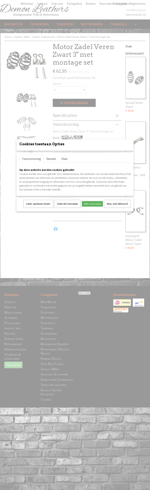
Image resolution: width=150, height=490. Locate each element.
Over (65, 159)
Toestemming (31, 159)
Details (51, 159)
